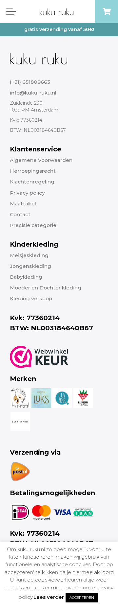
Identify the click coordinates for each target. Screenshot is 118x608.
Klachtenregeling (32, 182)
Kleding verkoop (31, 298)
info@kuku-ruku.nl (33, 93)
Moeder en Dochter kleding (45, 288)
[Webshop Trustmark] (39, 357)
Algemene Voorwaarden (41, 160)
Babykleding (26, 277)
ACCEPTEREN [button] (81, 597)
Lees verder (48, 597)
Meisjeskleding (29, 255)
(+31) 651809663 (30, 82)
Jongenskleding (30, 266)
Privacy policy (27, 193)
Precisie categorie (33, 225)
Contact (20, 214)
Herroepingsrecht (33, 171)
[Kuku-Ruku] (38, 58)
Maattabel (23, 203)
